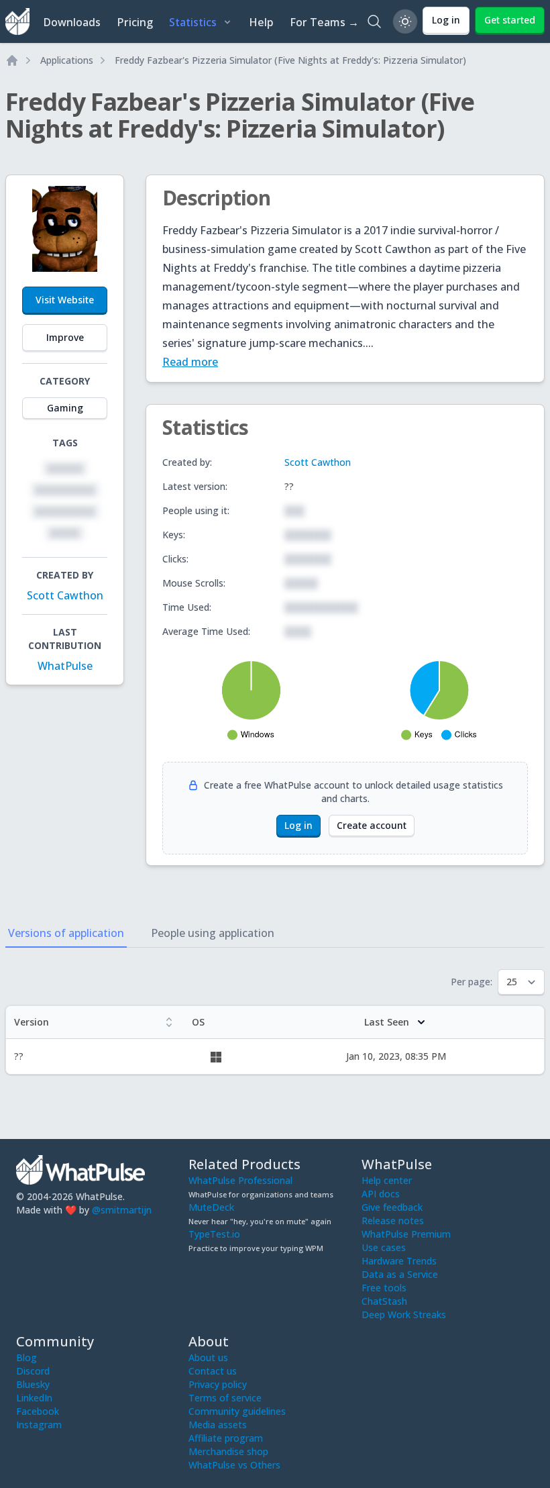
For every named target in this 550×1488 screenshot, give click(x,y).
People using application (212, 933)
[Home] (12, 60)
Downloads (72, 22)
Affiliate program (225, 1438)
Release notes (393, 1220)
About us (208, 1357)
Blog (26, 1357)
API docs (381, 1193)
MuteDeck (211, 1207)
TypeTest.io (214, 1234)
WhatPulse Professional (240, 1180)
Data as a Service (400, 1274)
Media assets (217, 1424)
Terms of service (225, 1397)
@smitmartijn (122, 1209)
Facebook (37, 1411)
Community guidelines (237, 1411)
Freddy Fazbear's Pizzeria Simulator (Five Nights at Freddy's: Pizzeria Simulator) (290, 60)
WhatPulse (65, 665)
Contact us (212, 1371)
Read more (190, 361)
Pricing (135, 22)
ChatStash (384, 1301)
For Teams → (324, 22)
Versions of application (66, 933)
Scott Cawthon (65, 595)
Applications (66, 60)
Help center (387, 1180)
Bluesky (33, 1384)
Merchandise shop (228, 1451)
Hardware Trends (399, 1260)
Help (261, 22)
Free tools (384, 1287)
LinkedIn (34, 1397)
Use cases (384, 1247)
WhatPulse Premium (406, 1234)
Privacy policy (217, 1384)
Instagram (39, 1424)
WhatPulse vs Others (234, 1464)
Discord (33, 1371)
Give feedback (392, 1207)
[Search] (374, 21)
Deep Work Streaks (404, 1314)
